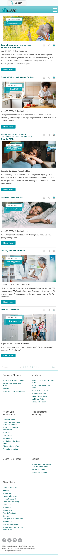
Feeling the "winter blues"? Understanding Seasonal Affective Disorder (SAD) (16, 136)
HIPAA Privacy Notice (39, 396)
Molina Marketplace (39, 393)
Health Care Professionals (9, 413)
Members (36, 375)
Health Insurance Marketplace (14, 391)
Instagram (15, 541)
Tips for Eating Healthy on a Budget (17, 77)
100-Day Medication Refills (13, 250)
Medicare (6, 433)
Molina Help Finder (39, 402)
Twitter (4, 541)
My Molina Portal (38, 399)
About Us (6, 490)
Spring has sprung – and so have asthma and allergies (16, 46)
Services (6, 388)
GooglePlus (20, 541)
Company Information (10, 488)
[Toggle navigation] (55, 9)
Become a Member (12, 375)
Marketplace (7, 438)
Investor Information (10, 496)
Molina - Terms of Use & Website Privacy (15, 548)
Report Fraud (7, 522)
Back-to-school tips (10, 310)
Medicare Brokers (38, 469)
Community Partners (39, 472)
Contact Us (7, 505)
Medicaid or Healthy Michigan (14, 381)
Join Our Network (9, 420)
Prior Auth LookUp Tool (11, 446)
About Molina (9, 482)
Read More (8, 69)
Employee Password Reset (13, 519)
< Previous (4, 367)
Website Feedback (9, 513)
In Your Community (10, 499)
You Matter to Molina (10, 449)
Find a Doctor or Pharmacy (39, 413)
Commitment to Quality (11, 502)
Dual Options (7, 435)
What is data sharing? (11, 524)
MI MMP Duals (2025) (40, 391)
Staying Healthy (8, 510)
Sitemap (32, 548)
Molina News (7, 493)
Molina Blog (7, 507)
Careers (6, 516)
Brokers (35, 459)
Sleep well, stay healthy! (12, 197)
